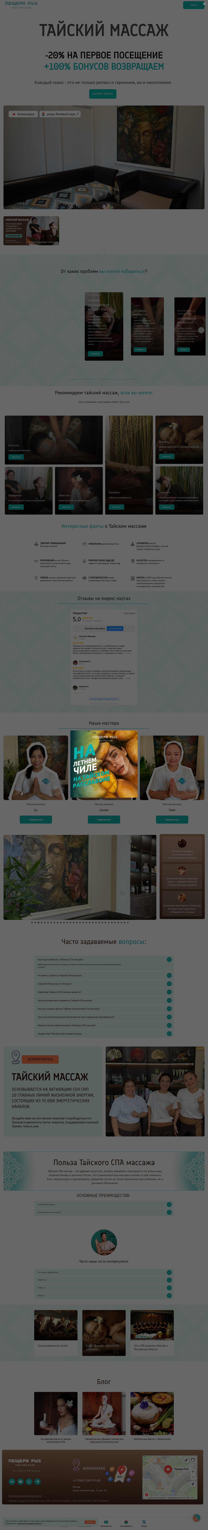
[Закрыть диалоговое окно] (204, 3)
